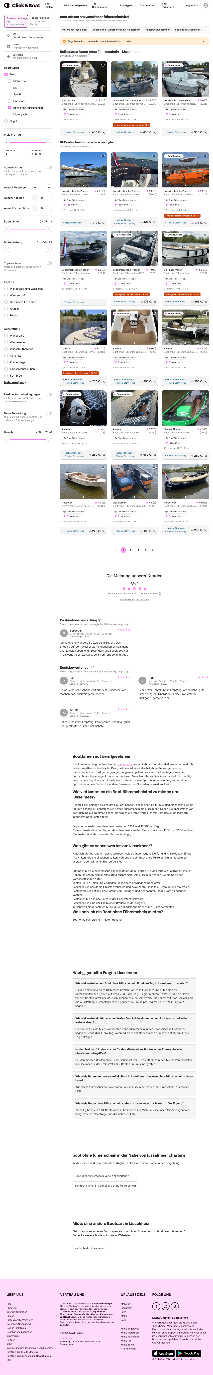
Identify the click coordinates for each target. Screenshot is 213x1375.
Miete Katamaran (130, 1336)
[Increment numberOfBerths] (49, 208)
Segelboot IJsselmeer (187, 29)
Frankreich (126, 1307)
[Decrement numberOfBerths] (35, 208)
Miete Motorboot (130, 1332)
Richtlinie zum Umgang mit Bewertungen (29, 1355)
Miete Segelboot (130, 1328)
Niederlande (125, 764)
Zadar (124, 1319)
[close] (203, 41)
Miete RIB (126, 1340)
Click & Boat (65, 20)
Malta (124, 1315)
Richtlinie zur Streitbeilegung (22, 1351)
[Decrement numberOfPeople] (35, 187)
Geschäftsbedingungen (19, 1331)
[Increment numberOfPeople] (49, 187)
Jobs (9, 1343)
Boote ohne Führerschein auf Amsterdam (116, 29)
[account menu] (206, 5)
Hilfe (9, 1303)
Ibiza (123, 1311)
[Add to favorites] (103, 65)
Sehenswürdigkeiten (75, 5)
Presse (10, 1315)
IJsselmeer (122, 20)
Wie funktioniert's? (17, 1311)
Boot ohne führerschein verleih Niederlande (102, 1176)
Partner (11, 1339)
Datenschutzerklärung (19, 1323)
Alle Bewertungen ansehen (134, 599)
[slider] (7, 142)
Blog (9, 1359)
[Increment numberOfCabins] (49, 198)
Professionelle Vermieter (20, 1319)
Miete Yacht (127, 1344)
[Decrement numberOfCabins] (35, 198)
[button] (83, 94)
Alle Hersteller (128, 1348)
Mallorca (125, 1303)
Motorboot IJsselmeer (74, 29)
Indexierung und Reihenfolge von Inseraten (30, 1347)
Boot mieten (78, 20)
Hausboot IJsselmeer (157, 29)
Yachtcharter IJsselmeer (90, 1248)
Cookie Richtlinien (16, 1327)
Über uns (11, 1307)
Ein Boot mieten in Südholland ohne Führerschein (105, 1185)
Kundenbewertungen (72, 1333)
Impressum (13, 1335)
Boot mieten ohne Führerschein (100, 20)
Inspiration (192, 5)
